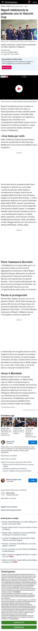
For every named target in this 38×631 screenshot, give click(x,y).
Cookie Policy (15, 618)
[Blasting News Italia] (11, 2)
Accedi (35, 2)
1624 (2, 579)
